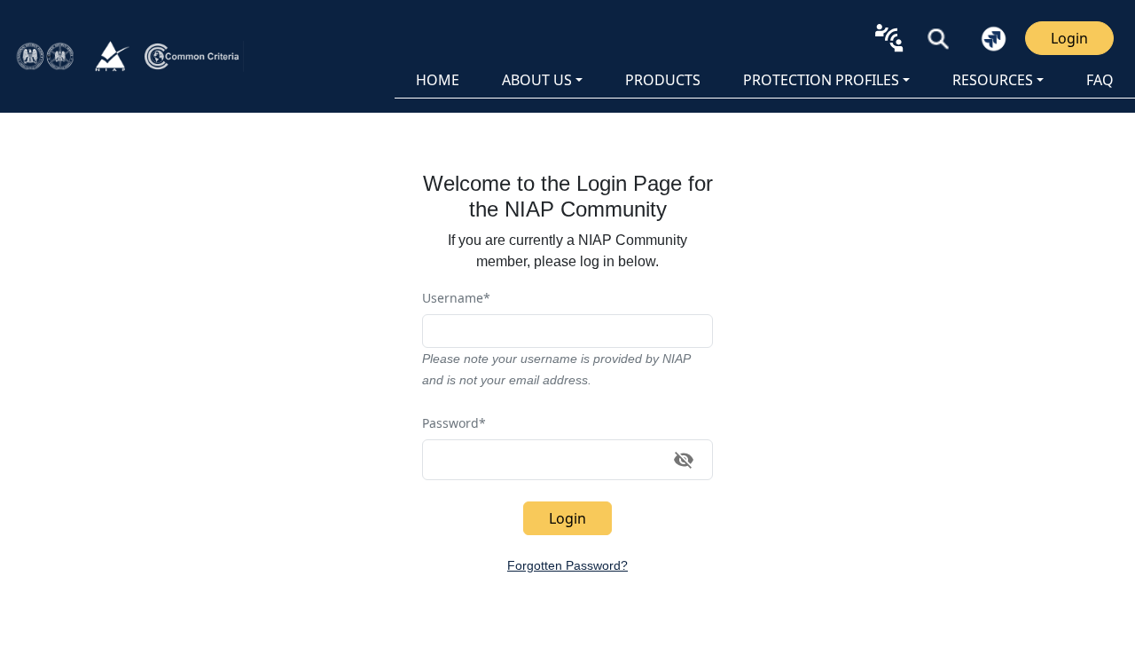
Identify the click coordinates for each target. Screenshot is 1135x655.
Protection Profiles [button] (821, 80)
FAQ (1100, 80)
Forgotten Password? (567, 565)
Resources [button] (992, 80)
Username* (456, 297)
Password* (454, 422)
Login (1069, 38)
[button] (938, 38)
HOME (437, 80)
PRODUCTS (663, 80)
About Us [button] (537, 80)
